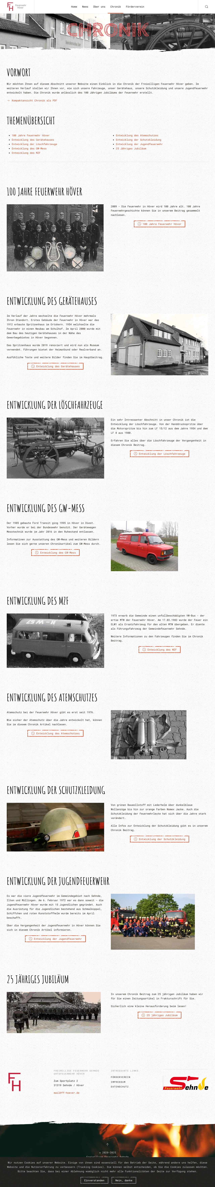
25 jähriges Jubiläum (162, 1015)
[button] (206, 6)
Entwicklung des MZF (26, 152)
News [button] (85, 6)
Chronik (115, 6)
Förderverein (135, 6)
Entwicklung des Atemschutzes (137, 135)
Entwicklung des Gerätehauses (33, 139)
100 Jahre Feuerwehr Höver (31, 135)
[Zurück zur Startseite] (17, 6)
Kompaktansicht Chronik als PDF (34, 100)
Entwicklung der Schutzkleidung (138, 139)
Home (74, 6)
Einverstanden (94, 1180)
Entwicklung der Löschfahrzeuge (34, 144)
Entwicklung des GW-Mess (29, 148)
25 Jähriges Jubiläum (131, 148)
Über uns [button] (99, 6)
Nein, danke (123, 1180)
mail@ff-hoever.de (66, 1092)
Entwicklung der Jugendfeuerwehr (139, 144)
